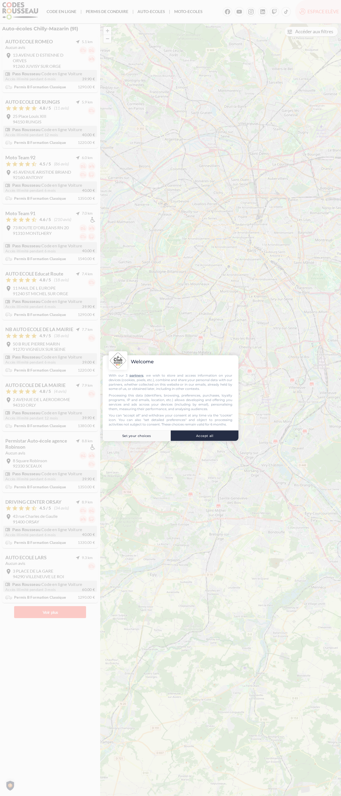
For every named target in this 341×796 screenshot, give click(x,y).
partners (136, 375)
